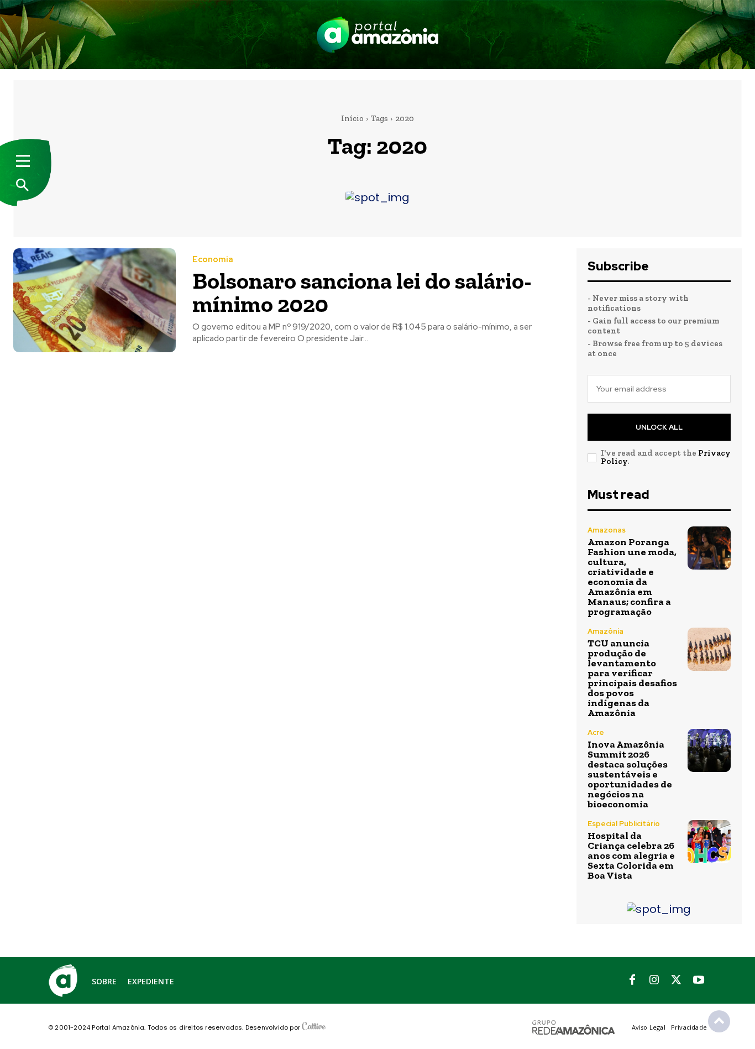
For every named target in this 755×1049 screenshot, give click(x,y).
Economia (212, 259)
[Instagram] (654, 980)
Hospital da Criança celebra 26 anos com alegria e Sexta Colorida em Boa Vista (631, 855)
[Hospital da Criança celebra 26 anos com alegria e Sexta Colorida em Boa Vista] (709, 841)
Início (352, 118)
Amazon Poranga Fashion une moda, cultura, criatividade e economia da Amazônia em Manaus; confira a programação (632, 577)
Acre (596, 732)
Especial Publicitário (624, 823)
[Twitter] (676, 980)
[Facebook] (632, 980)
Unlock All (659, 427)
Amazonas (607, 530)
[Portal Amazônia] (377, 35)
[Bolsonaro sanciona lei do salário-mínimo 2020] (94, 300)
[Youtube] (698, 980)
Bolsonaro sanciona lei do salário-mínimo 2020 (362, 292)
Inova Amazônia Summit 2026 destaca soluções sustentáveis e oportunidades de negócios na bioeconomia (630, 774)
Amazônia (605, 631)
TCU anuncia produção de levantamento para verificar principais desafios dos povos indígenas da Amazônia (632, 678)
